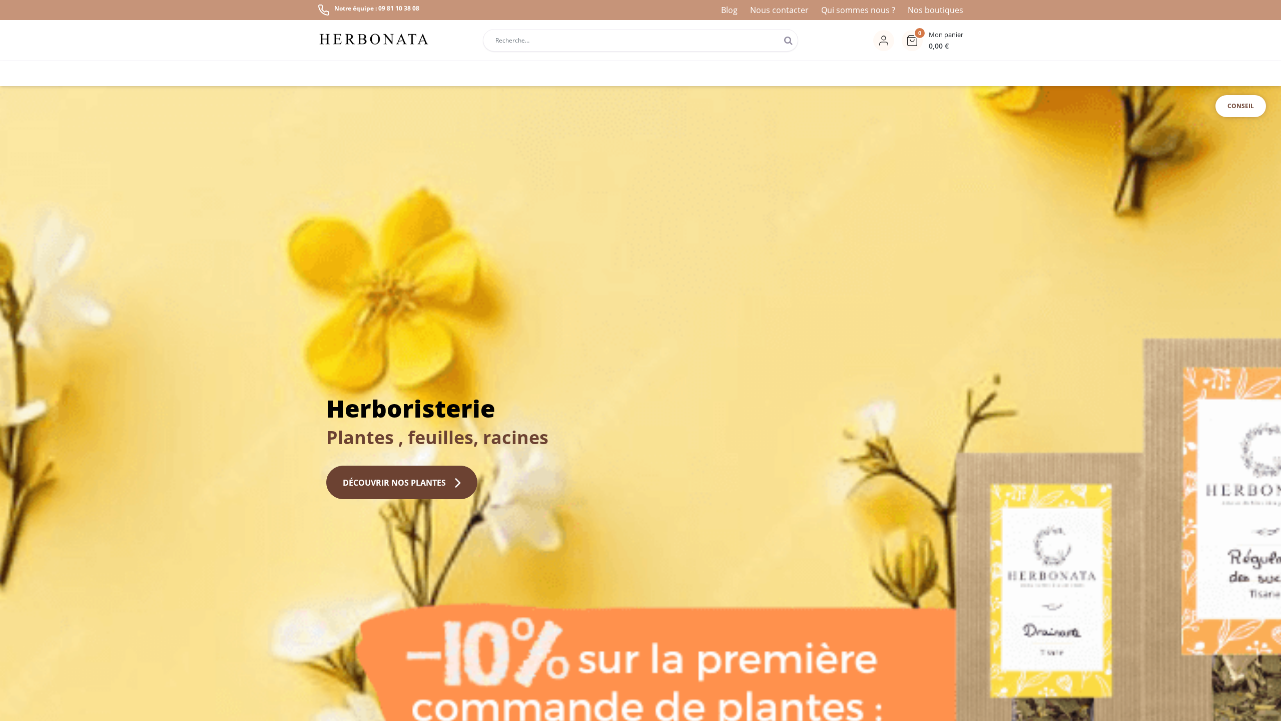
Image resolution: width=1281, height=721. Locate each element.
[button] (932, 40)
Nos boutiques (935, 10)
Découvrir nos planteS (394, 482)
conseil (1240, 106)
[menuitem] (840, 73)
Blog (729, 10)
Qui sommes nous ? (858, 10)
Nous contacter (779, 10)
